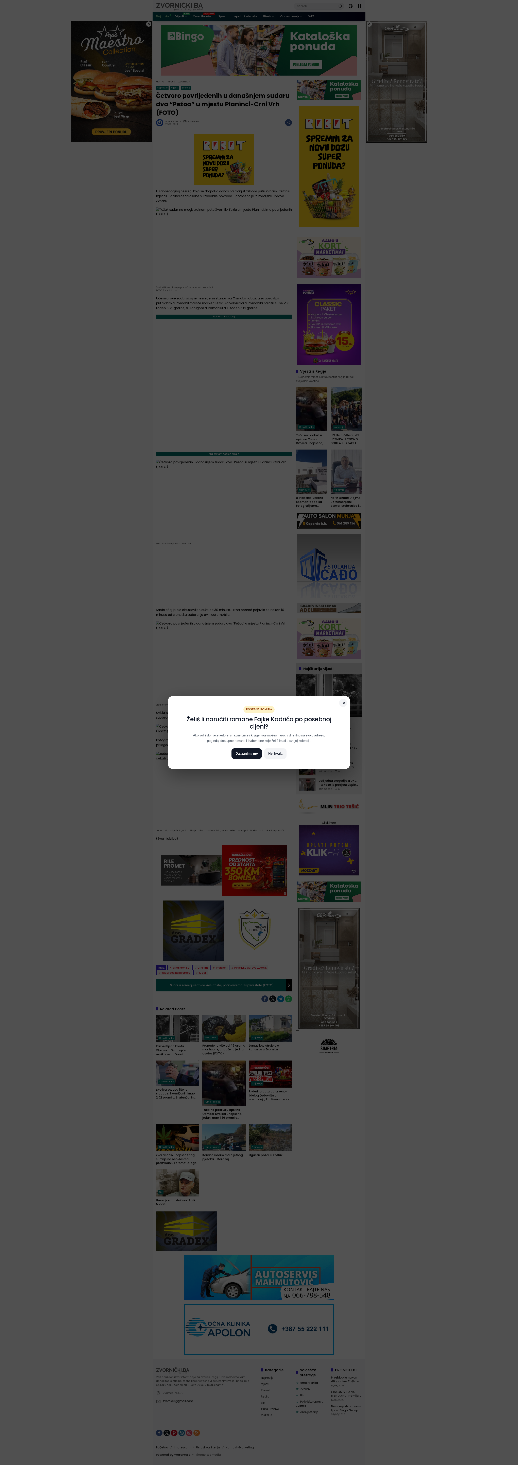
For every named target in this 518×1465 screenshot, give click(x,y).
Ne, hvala (275, 753)
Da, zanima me (247, 753)
